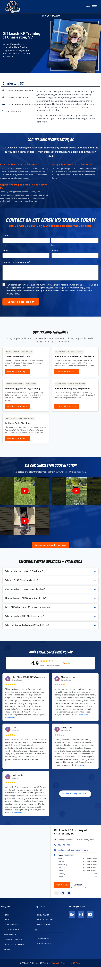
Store (37, 930)
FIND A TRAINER (52, 16)
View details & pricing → (17, 371)
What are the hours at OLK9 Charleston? (24, 571)
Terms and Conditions (13, 939)
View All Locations (45, 920)
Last (53, 245)
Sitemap (7, 949)
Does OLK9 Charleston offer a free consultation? (27, 607)
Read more (10, 717)
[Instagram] (62, 893)
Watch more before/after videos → (50, 545)
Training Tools (43, 938)
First (4, 245)
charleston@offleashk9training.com (73, 850)
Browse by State (44, 925)
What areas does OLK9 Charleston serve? (24, 616)
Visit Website (62, 885)
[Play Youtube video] (24, 491)
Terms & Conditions (78, 290)
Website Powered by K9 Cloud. (67, 963)
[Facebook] (56, 893)
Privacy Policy (12, 293)
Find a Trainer (43, 915)
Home (6, 915)
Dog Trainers (40, 906)
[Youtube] (90, 914)
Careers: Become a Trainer (14, 944)
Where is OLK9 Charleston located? (21, 580)
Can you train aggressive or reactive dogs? (25, 589)
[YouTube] (68, 893)
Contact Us (78, 885)
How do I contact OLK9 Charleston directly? (25, 598)
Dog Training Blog (11, 930)
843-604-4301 (64, 845)
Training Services (11, 925)
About (6, 920)
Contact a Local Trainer (20, 301)
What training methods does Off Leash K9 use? (27, 625)
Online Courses (43, 943)
